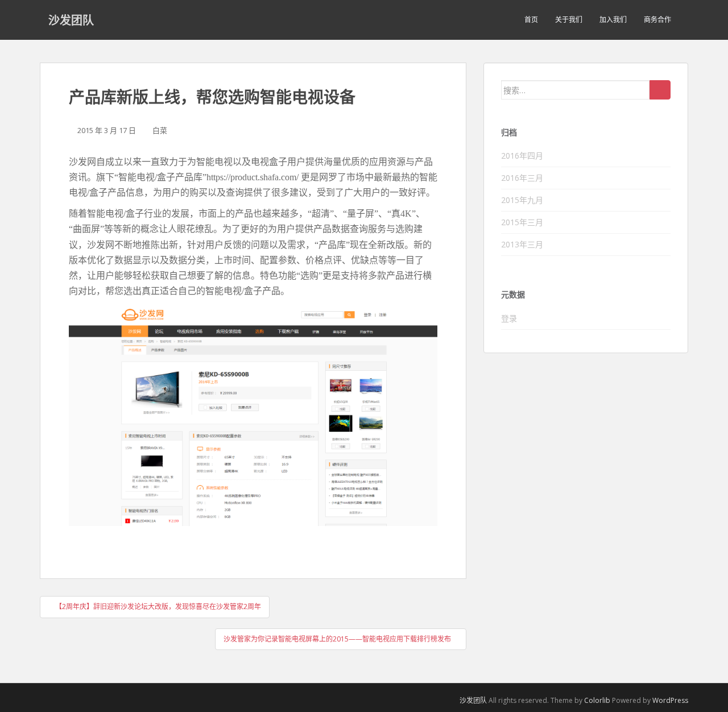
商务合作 (657, 19)
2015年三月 (522, 222)
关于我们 (568, 19)
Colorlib (597, 700)
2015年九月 (522, 199)
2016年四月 (522, 155)
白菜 (159, 130)
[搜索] (660, 90)
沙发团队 (71, 20)
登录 (509, 318)
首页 (531, 19)
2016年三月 (522, 177)
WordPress (670, 700)
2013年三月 (522, 244)
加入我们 (613, 19)
